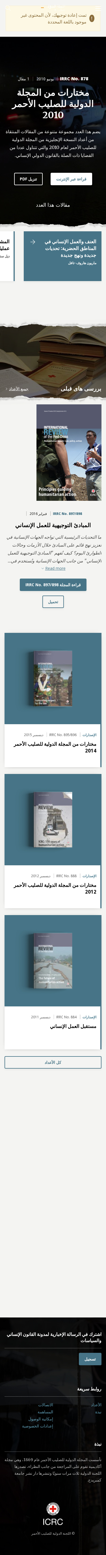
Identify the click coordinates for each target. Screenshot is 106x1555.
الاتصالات (45, 1404)
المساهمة (45, 1411)
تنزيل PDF (28, 179)
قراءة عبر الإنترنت (71, 179)
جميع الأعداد (19, 388)
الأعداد (96, 1404)
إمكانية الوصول (40, 1419)
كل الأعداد (53, 1062)
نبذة (98, 1411)
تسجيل (90, 1359)
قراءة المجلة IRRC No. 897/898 (53, 584)
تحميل (53, 601)
